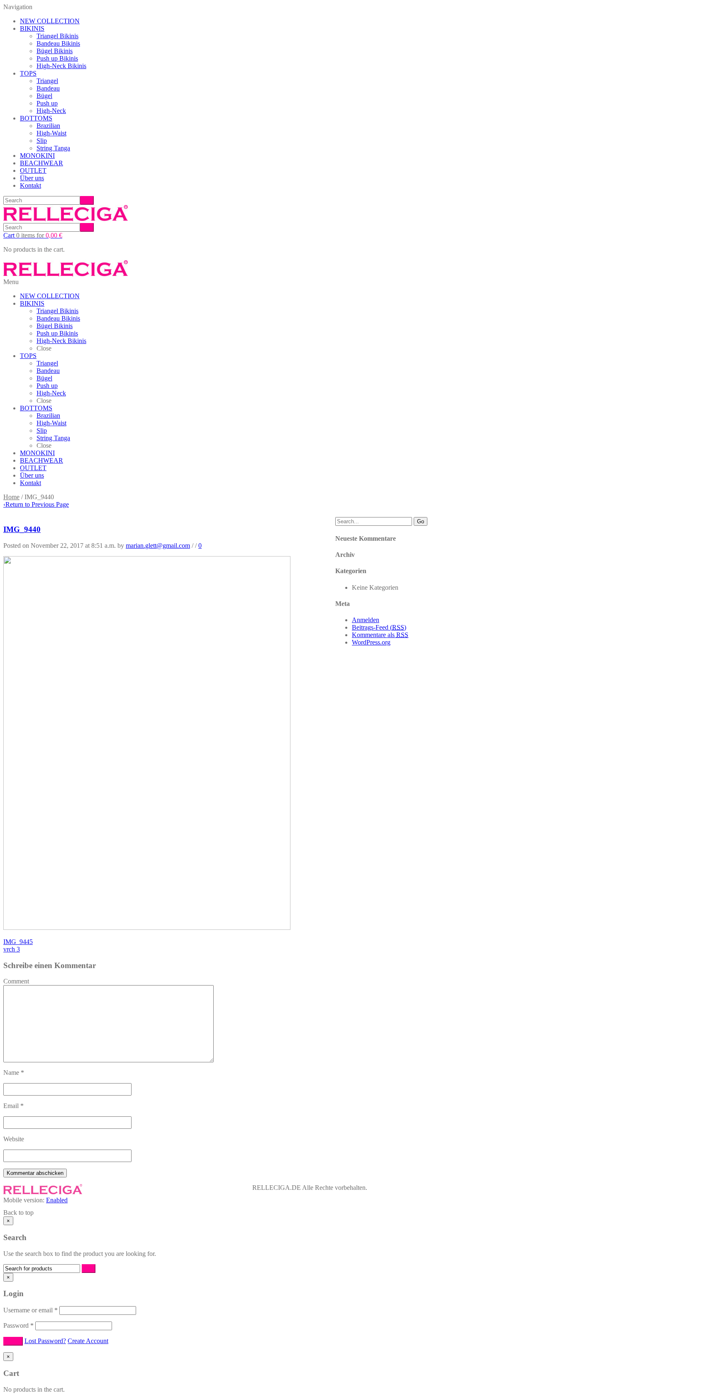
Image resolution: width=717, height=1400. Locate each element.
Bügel (44, 95)
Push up (47, 103)
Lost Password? (45, 1340)
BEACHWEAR (41, 163)
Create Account (88, 1340)
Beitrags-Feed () (379, 627)
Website (13, 1139)
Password (18, 1325)
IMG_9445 (18, 941)
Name (13, 1072)
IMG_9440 (22, 529)
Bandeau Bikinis (58, 43)
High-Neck (51, 110)
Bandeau (48, 88)
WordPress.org (371, 642)
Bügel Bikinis (55, 50)
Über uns (32, 177)
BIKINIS (32, 28)
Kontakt (30, 185)
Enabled (57, 1200)
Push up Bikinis (57, 58)
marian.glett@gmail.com (158, 545)
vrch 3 (11, 949)
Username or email (30, 1310)
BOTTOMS (36, 118)
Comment (16, 981)
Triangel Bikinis (57, 35)
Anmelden (365, 619)
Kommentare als (380, 634)
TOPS (28, 73)
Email (13, 1105)
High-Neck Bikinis (61, 65)
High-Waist (51, 133)
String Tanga (53, 148)
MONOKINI (37, 155)
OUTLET (33, 170)
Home (11, 496)
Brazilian (48, 125)
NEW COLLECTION (50, 21)
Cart (32, 235)
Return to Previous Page (36, 504)
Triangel (47, 80)
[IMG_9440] (146, 927)
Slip (42, 140)
